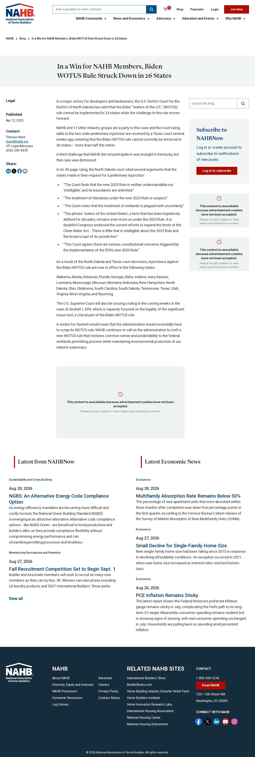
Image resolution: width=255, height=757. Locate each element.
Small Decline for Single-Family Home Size (181, 545)
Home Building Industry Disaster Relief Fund (158, 691)
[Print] (25, 171)
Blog (23, 38)
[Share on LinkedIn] (8, 171)
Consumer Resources (67, 698)
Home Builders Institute (143, 698)
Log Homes (60, 704)
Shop (180, 9)
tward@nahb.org (17, 141)
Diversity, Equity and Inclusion (73, 685)
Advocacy (164, 18)
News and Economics (129, 18)
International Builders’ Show (146, 678)
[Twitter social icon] (208, 722)
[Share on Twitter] (14, 171)
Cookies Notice (109, 698)
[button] (151, 9)
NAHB (10, 38)
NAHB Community (89, 18)
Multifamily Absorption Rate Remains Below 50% (188, 496)
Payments (197, 9)
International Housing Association (150, 711)
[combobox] (99, 9)
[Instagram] (235, 722)
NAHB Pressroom (64, 691)
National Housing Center (144, 717)
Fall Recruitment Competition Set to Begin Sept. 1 (62, 569)
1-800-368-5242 (207, 678)
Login (215, 9)
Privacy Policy (108, 691)
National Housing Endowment (147, 724)
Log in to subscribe (216, 171)
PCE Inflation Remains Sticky (167, 595)
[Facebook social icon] (199, 722)
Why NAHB (234, 18)
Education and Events (198, 18)
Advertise (105, 678)
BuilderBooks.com (139, 685)
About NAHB (61, 678)
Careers (103, 685)
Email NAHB (210, 685)
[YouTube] (226, 722)
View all (16, 598)
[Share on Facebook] (19, 171)
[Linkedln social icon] (217, 722)
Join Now (236, 9)
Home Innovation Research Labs (149, 704)
